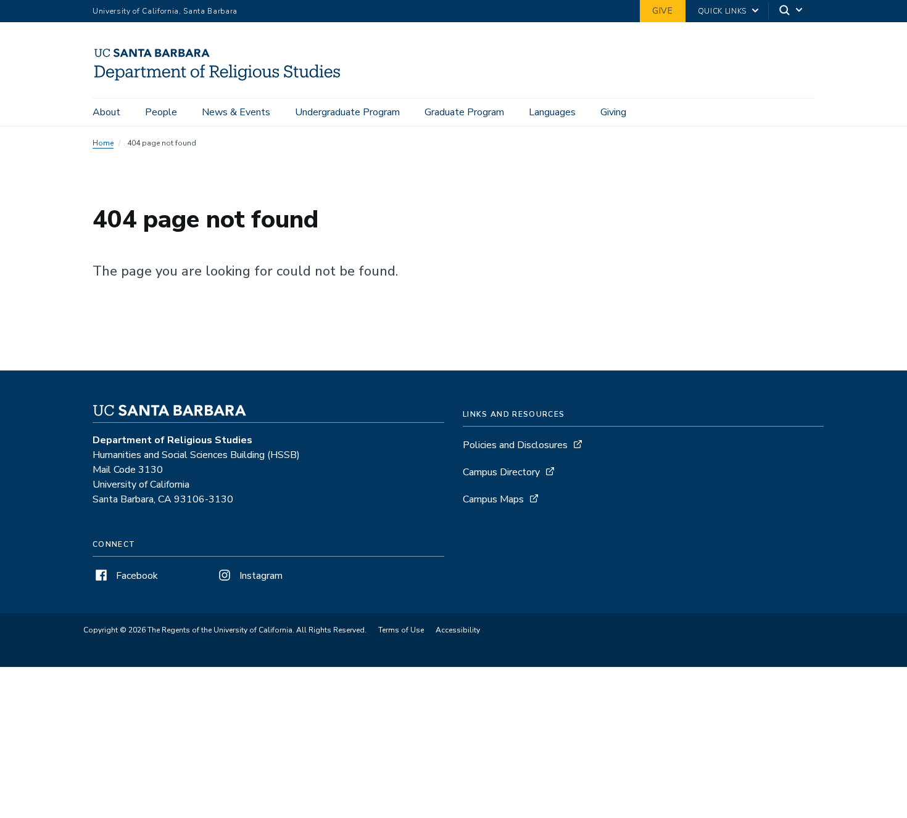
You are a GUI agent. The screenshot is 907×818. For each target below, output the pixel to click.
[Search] (791, 11)
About (106, 112)
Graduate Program (464, 112)
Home (103, 143)
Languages (552, 112)
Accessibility (458, 630)
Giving (613, 112)
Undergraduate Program (347, 112)
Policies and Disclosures (515, 445)
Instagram (260, 576)
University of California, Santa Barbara (165, 11)
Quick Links (722, 11)
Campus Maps (493, 499)
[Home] (222, 81)
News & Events (236, 112)
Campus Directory (501, 472)
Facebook (136, 576)
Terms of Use (401, 630)
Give (662, 11)
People (161, 112)
